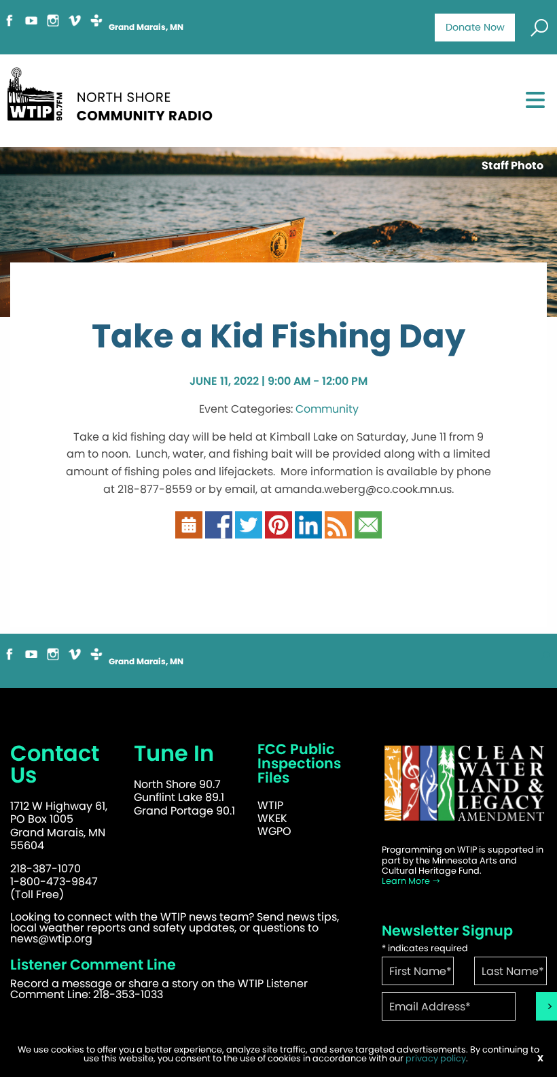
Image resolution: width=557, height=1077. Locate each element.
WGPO (274, 831)
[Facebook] (9, 26)
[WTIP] (114, 99)
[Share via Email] (368, 531)
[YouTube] (31, 26)
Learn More (407, 881)
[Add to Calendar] (188, 531)
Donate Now (475, 27)
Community (327, 409)
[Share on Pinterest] (278, 531)
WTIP (270, 805)
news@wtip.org (51, 938)
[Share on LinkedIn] (308, 531)
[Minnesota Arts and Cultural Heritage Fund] (464, 790)
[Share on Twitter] (248, 531)
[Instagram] (52, 26)
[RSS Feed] (338, 531)
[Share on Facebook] (218, 531)
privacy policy (436, 1058)
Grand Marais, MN (146, 27)
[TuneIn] (96, 26)
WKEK (272, 818)
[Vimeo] (74, 26)
